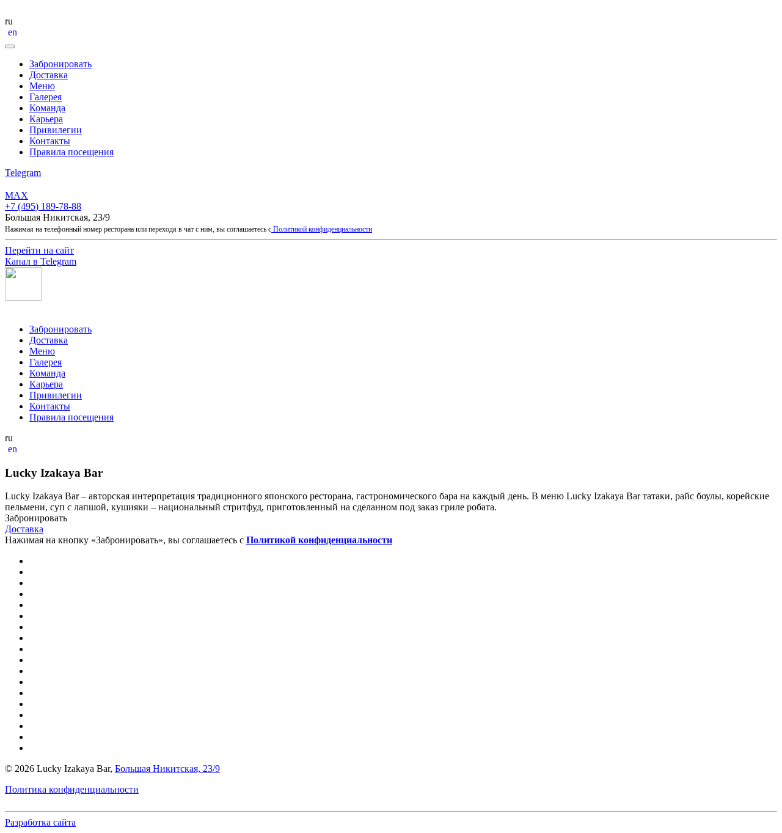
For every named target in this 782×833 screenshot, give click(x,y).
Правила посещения (71, 152)
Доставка (48, 75)
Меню (42, 86)
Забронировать (60, 64)
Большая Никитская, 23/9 (167, 768)
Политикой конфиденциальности (321, 229)
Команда (47, 108)
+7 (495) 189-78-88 (43, 206)
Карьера (46, 119)
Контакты (49, 141)
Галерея (45, 97)
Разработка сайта (40, 822)
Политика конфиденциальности (72, 789)
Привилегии (55, 130)
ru (9, 21)
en (12, 32)
